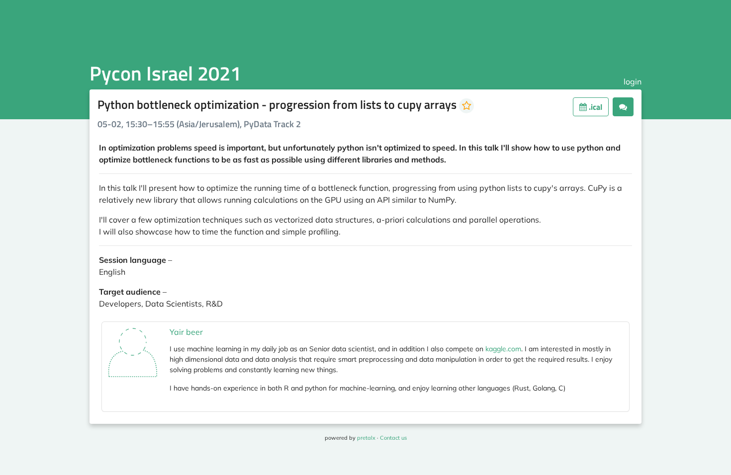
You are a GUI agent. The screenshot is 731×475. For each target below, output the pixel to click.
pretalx (366, 437)
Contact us (393, 437)
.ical (594, 107)
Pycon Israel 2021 (165, 73)
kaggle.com (503, 348)
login (632, 81)
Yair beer (186, 332)
